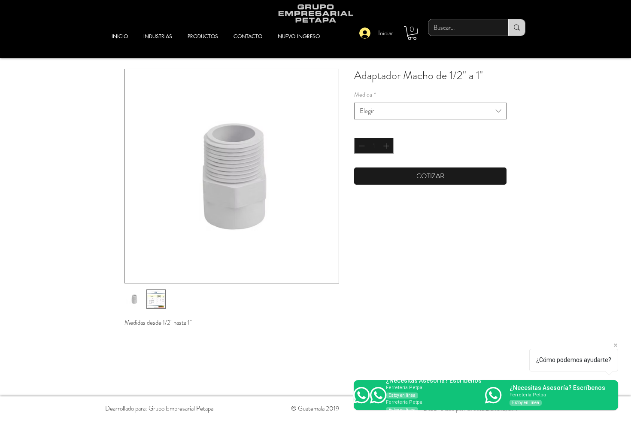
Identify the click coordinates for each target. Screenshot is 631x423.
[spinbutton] (374, 145)
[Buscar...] (516, 27)
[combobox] (430, 111)
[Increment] (387, 145)
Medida (365, 95)
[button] (412, 33)
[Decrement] (360, 145)
